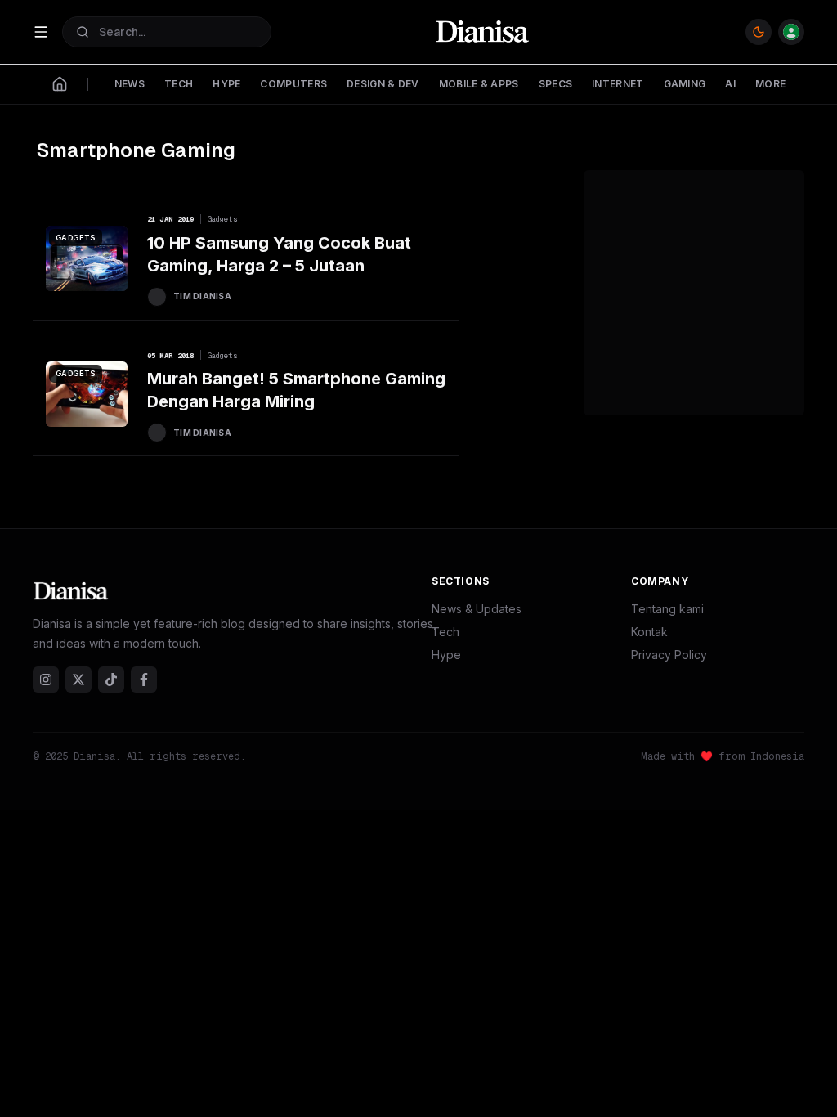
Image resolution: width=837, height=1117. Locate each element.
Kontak (649, 632)
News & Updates (476, 609)
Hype (446, 655)
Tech (445, 632)
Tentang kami (667, 609)
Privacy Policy (669, 655)
